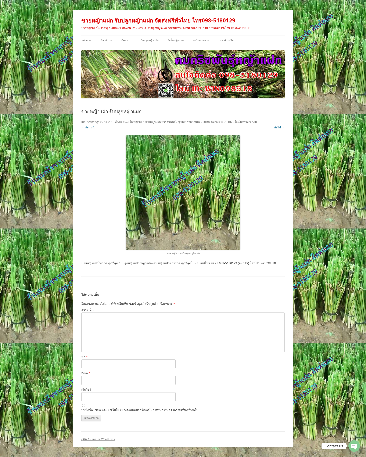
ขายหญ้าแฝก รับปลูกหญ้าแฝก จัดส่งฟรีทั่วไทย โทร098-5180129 (158, 20)
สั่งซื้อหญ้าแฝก (176, 40)
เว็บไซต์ (86, 390)
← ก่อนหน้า (88, 127)
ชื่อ (84, 357)
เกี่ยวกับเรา (106, 40)
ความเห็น (87, 310)
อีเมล (85, 373)
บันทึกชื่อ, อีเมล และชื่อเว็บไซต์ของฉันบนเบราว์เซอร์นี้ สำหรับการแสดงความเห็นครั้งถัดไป (139, 410)
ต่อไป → (279, 127)
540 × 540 (123, 122)
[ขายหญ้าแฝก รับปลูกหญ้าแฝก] (183, 192)
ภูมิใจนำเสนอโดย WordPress (98, 439)
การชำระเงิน (227, 40)
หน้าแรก (86, 40)
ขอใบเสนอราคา (202, 40)
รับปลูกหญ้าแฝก (149, 40)
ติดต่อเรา (126, 40)
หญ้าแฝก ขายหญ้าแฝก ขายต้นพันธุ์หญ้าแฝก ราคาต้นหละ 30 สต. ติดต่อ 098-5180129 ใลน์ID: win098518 (195, 122)
